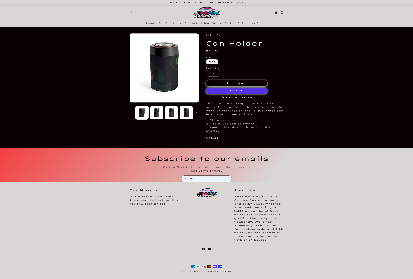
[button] (133, 12)
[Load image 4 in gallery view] (186, 112)
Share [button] (213, 138)
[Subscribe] (228, 178)
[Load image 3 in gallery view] (171, 112)
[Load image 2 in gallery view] (156, 112)
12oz (212, 62)
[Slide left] (132, 112)
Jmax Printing (198, 271)
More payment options (236, 97)
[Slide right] (196, 112)
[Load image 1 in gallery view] (142, 112)
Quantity (212, 68)
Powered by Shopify (219, 271)
